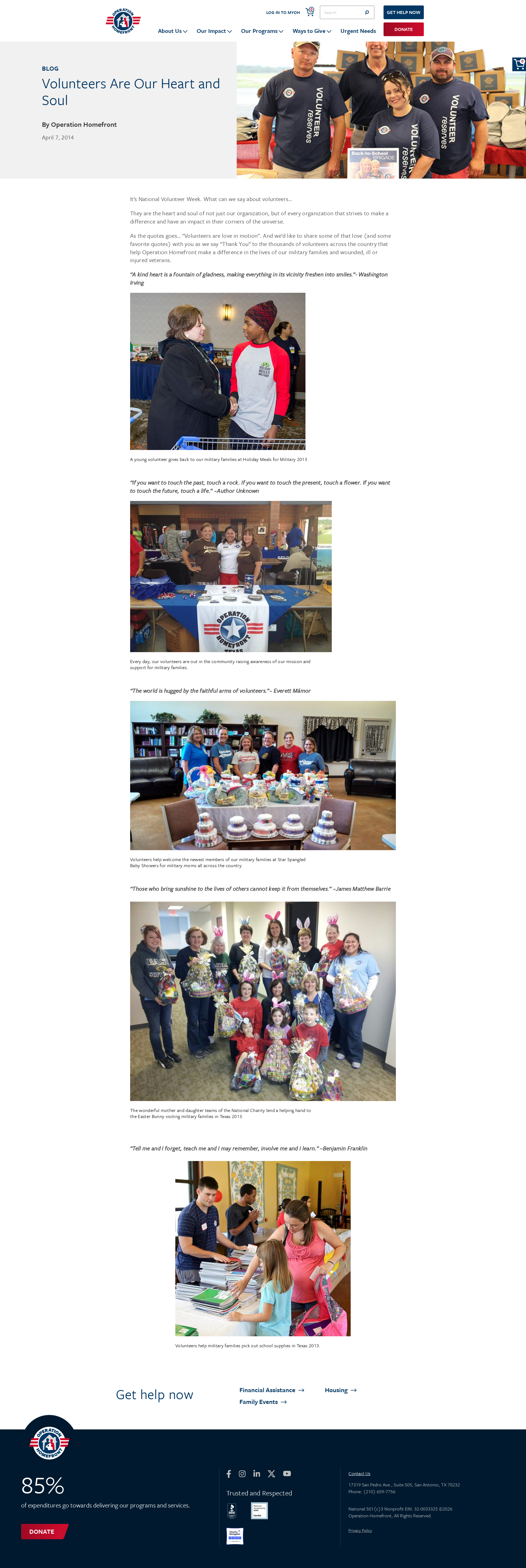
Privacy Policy (360, 1530)
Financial (268, 1389)
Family (259, 1401)
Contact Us (359, 1473)
